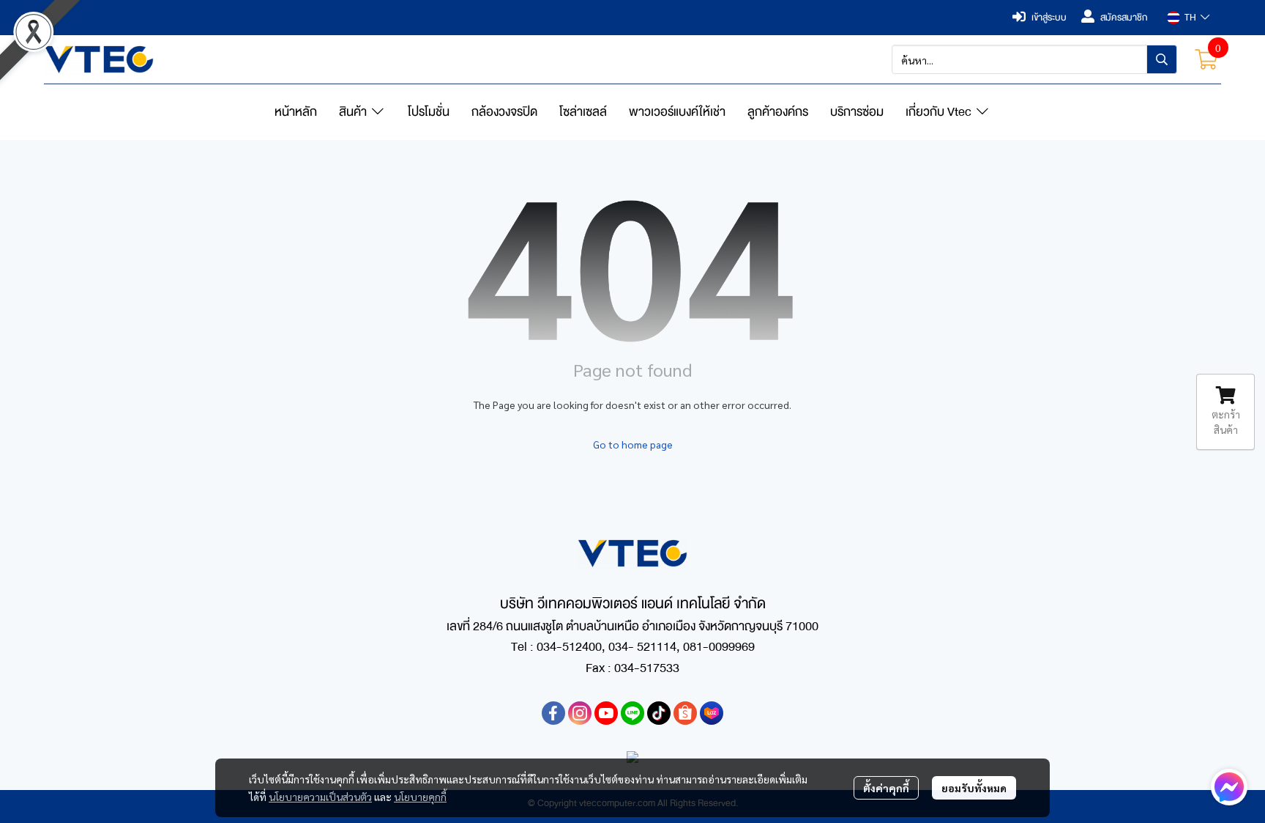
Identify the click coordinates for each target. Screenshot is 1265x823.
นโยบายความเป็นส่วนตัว (320, 796)
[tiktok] (659, 713)
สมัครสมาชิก (1124, 18)
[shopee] (685, 713)
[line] (632, 713)
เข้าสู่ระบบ (1049, 18)
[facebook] (553, 713)
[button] (1188, 17)
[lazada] (711, 713)
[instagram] (580, 713)
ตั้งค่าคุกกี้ (886, 787)
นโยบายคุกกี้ (420, 796)
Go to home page (633, 444)
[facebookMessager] (1229, 787)
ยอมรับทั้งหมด (974, 787)
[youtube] (606, 713)
